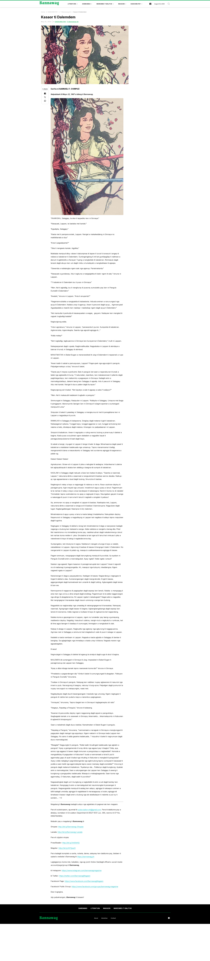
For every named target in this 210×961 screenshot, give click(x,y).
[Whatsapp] (45, 101)
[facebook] (150, 4)
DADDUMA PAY (136, 4)
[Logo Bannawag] (49, 4)
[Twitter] (45, 97)
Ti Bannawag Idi (65, 12)
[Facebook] (45, 94)
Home (43, 12)
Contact (113, 918)
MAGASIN (121, 4)
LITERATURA (72, 4)
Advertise (104, 918)
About (96, 918)
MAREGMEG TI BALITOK (104, 4)
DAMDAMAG (86, 4)
